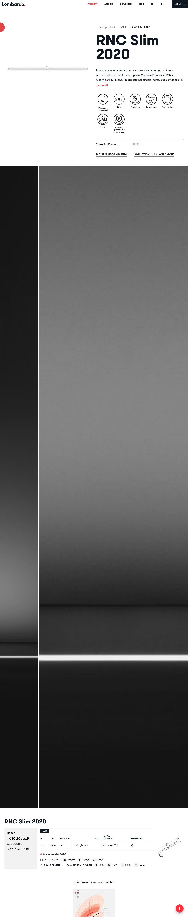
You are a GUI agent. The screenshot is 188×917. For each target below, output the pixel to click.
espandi (103, 85)
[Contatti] (152, 4)
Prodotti (92, 4)
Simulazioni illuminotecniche (154, 154)
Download (126, 4)
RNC (123, 27)
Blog (141, 4)
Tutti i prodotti (106, 27)
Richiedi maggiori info (111, 154)
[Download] (131, 845)
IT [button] (161, 4)
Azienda (108, 4)
